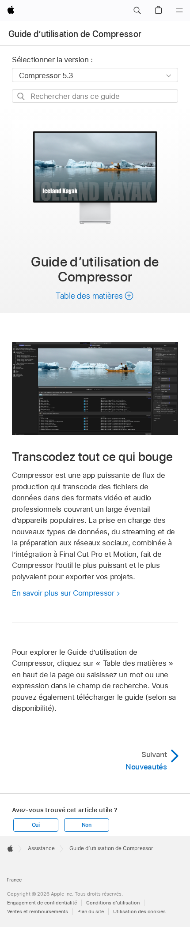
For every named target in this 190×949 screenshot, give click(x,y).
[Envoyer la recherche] (21, 96)
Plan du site (90, 911)
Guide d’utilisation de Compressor (74, 34)
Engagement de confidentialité (42, 903)
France (14, 880)
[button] (137, 10)
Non (86, 825)
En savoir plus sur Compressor (63, 593)
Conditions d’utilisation (113, 903)
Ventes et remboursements (37, 911)
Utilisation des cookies (139, 911)
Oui (36, 825)
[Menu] (179, 10)
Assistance (41, 848)
